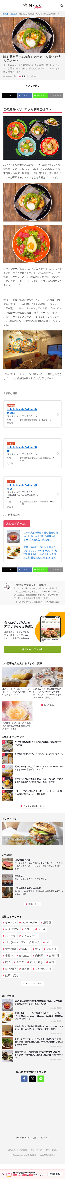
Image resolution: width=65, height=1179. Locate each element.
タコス (20, 962)
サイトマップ (36, 1150)
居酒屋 (47, 922)
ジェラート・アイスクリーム (22, 942)
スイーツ (10, 935)
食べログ (45, 1137)
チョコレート (30, 935)
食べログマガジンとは (26, 1137)
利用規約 (23, 1150)
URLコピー (57, 96)
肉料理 (39, 955)
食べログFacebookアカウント (24, 1079)
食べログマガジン (32, 6)
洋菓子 (26, 949)
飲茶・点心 (11, 975)
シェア (24, 96)
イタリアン (11, 929)
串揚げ (9, 955)
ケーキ (42, 929)
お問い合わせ (51, 1150)
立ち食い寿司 (43, 968)
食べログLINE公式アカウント (41, 1079)
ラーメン (10, 922)
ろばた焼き (36, 962)
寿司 (51, 962)
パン (48, 942)
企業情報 (12, 1150)
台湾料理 (54, 955)
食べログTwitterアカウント (32, 1079)
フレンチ (51, 949)
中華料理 (10, 949)
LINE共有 (40, 96)
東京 (24, 76)
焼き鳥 (26, 968)
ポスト (8, 95)
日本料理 (10, 968)
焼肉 (37, 949)
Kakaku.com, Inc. (20, 1155)
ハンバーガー (30, 922)
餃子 (7, 962)
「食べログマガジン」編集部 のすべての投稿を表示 (37, 602)
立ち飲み (24, 955)
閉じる (3, 1174)
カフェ (37, 76)
